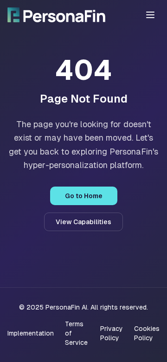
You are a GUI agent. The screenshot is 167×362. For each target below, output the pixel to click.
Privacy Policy (111, 333)
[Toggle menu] (150, 15)
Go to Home (84, 196)
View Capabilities (83, 222)
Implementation (30, 333)
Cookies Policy (147, 333)
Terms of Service (76, 333)
